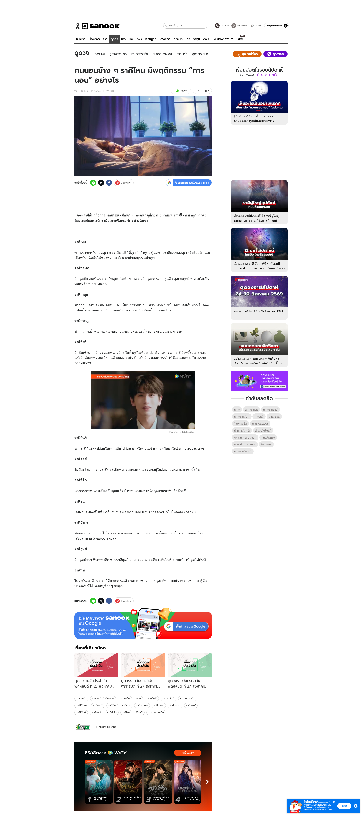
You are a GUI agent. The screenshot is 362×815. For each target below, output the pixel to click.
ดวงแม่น (81, 698)
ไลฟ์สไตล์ (165, 39)
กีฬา (139, 39)
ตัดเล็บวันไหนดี (263, 430)
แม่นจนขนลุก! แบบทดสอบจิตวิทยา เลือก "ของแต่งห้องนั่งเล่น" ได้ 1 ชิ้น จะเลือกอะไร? (259, 363)
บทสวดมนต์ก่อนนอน (245, 437)
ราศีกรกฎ (175, 705)
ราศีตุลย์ (96, 712)
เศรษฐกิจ (150, 39)
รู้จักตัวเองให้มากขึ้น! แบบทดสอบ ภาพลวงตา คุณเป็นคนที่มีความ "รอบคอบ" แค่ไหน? (255, 120)
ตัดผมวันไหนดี (242, 430)
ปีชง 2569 (266, 444)
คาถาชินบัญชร (260, 423)
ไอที (188, 39)
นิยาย (239, 39)
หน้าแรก (81, 39)
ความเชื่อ (125, 698)
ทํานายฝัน (274, 416)
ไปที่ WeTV (187, 753)
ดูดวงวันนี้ (168, 698)
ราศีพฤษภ (142, 705)
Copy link (126, 182)
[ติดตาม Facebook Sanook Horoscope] (259, 381)
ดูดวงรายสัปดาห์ (242, 451)
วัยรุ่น (196, 39)
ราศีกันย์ (81, 712)
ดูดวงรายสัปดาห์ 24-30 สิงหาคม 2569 (258, 311)
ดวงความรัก (187, 698)
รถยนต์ (178, 39)
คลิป (206, 39)
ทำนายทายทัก (156, 712)
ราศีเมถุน (159, 705)
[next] (207, 781)
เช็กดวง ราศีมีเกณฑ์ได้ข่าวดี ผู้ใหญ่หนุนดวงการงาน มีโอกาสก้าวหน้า (256, 218)
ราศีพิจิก (112, 712)
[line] (93, 183)
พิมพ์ (112, 91)
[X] (101, 183)
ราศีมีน (112, 705)
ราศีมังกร (82, 705)
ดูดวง (114, 39)
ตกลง (344, 806)
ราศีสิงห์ (191, 705)
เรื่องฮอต (94, 39)
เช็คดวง (109, 698)
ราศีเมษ (126, 705)
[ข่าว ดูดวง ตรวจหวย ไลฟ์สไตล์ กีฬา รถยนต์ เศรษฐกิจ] (97, 26)
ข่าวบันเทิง (127, 39)
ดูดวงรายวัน (251, 409)
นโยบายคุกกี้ (330, 810)
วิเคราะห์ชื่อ (240, 423)
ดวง (138, 698)
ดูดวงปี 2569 (268, 437)
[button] (166, 26)
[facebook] (109, 183)
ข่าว (105, 39)
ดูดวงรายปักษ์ (270, 409)
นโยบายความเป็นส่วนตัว (313, 810)
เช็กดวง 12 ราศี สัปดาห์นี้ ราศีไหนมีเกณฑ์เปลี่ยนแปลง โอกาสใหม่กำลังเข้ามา (259, 268)
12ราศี (139, 712)
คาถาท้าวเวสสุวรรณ (245, 444)
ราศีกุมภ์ (97, 705)
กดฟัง (184, 90)
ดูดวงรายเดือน (241, 416)
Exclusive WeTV (222, 39)
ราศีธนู (126, 712)
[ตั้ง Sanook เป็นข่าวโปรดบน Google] (143, 623)
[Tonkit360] (84, 727)
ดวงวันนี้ (152, 698)
